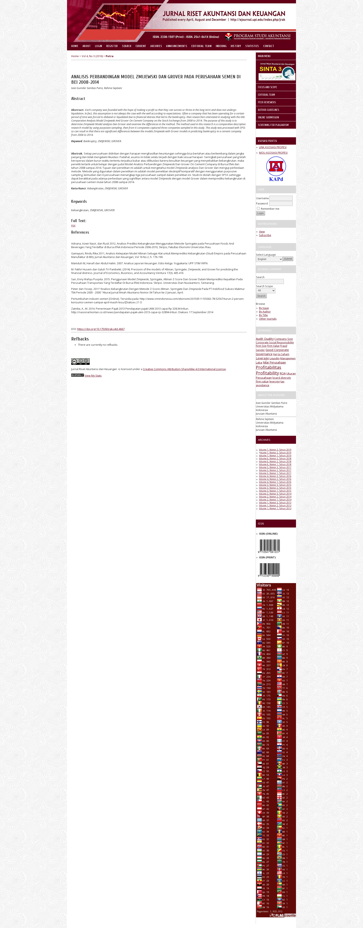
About (87, 46)
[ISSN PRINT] (269, 578)
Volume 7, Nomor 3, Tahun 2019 (275, 449)
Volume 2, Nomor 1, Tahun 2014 (275, 499)
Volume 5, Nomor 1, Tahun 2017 (275, 473)
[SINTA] (277, 79)
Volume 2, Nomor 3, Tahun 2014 (275, 493)
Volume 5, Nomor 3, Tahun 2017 (275, 467)
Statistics (252, 46)
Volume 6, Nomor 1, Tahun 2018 (275, 464)
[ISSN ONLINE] (269, 554)
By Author (265, 311)
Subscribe (265, 235)
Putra (109, 56)
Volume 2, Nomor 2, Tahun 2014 (275, 496)
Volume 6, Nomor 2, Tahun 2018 (275, 461)
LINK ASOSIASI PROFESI (273, 147)
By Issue (264, 308)
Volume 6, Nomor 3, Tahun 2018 (275, 458)
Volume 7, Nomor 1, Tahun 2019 (275, 455)
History (236, 46)
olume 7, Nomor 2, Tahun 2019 (275, 452)
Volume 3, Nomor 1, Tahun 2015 (275, 490)
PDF (73, 225)
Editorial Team (201, 46)
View (262, 231)
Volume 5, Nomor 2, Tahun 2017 (275, 470)
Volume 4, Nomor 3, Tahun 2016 (275, 476)
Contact (268, 46)
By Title (263, 315)
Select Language (266, 255)
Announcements (176, 46)
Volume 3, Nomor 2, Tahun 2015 (275, 487)
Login (98, 46)
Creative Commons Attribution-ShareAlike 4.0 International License (184, 369)
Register (112, 46)
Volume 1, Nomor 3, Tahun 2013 (275, 502)
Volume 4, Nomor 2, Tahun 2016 (275, 479)
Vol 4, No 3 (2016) (92, 56)
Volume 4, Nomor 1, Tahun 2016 (275, 481)
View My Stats (93, 375)
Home (74, 46)
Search (126, 46)
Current (140, 46)
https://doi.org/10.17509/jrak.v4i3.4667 (101, 329)
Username (262, 198)
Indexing (221, 46)
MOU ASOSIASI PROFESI (273, 152)
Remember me (270, 209)
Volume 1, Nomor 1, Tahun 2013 (275, 508)
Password (262, 203)
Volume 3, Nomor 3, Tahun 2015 (275, 484)
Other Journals (267, 319)
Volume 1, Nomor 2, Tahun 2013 (275, 505)
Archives (156, 46)
